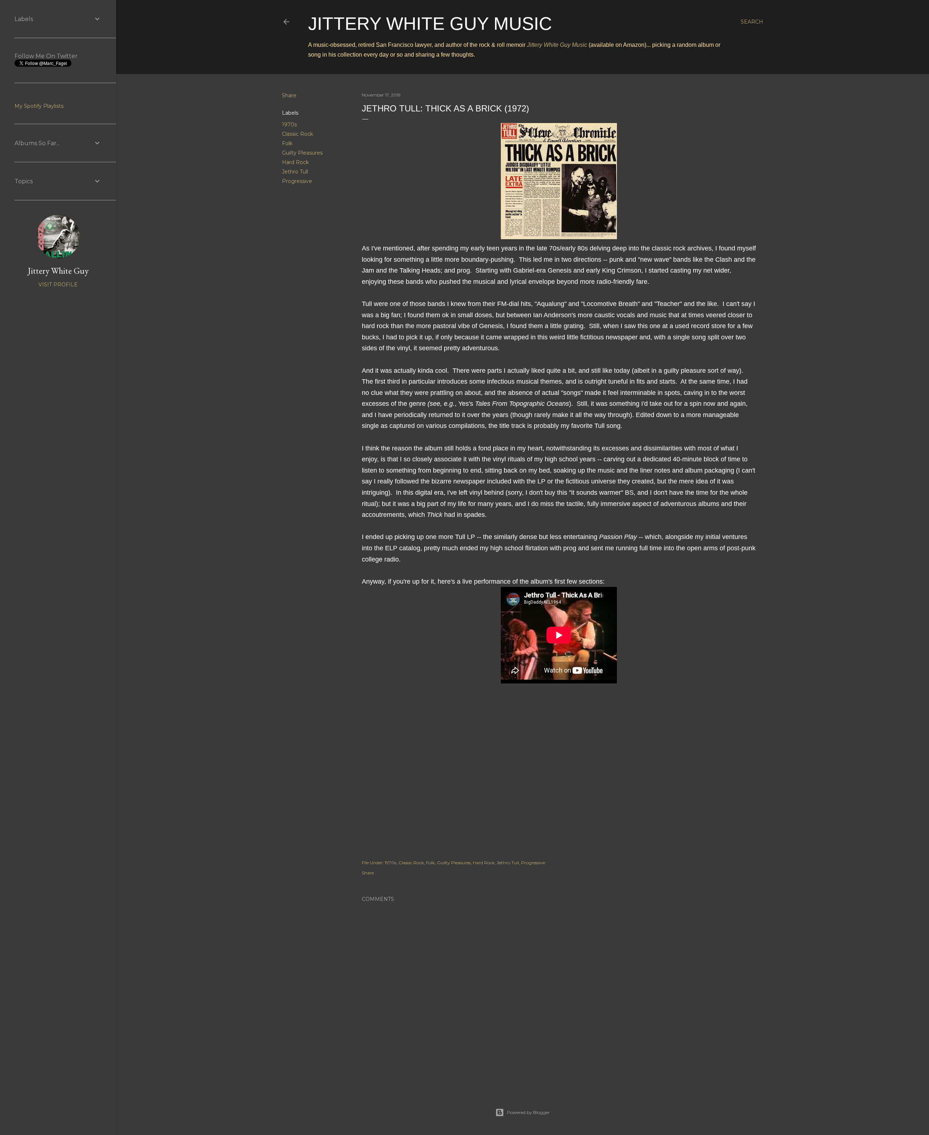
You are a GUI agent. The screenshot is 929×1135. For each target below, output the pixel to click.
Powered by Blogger (528, 1112)
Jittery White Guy (58, 270)
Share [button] (289, 95)
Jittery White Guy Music (430, 23)
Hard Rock (295, 162)
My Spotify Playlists (39, 106)
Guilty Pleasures (302, 153)
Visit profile (58, 284)
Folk (287, 143)
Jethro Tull (295, 171)
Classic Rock (297, 134)
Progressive (297, 181)
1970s (289, 124)
